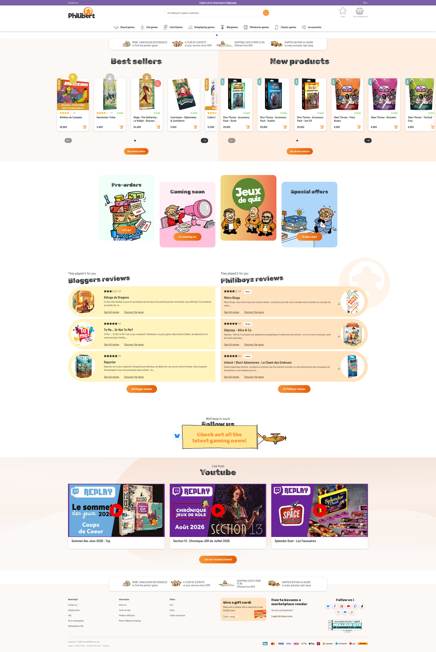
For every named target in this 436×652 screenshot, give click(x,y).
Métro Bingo (232, 297)
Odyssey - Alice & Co (237, 330)
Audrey (247, 356)
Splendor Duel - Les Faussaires (295, 541)
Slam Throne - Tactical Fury (420, 119)
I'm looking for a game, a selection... (183, 13)
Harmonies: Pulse (106, 117)
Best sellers (136, 61)
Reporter (110, 362)
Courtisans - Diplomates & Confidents (183, 119)
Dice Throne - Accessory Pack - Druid (236, 119)
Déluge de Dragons (116, 297)
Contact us (73, 2)
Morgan (248, 324)
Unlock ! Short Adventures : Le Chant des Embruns (258, 362)
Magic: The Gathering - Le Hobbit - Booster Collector (146, 119)
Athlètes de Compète (71, 117)
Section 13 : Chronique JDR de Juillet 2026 (201, 541)
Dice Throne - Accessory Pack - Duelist (273, 119)
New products (299, 61)
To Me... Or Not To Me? (118, 330)
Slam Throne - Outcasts (383, 117)
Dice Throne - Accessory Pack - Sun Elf (310, 119)
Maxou (247, 292)
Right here (232, 2)
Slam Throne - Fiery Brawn (344, 119)
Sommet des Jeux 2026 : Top (91, 541)
